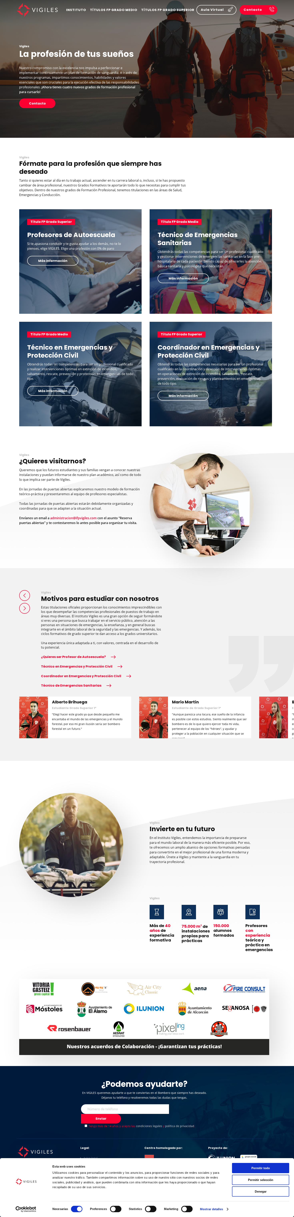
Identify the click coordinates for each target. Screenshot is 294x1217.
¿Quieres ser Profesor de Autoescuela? (73, 657)
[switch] (115, 1209)
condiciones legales (149, 1126)
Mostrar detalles (211, 1209)
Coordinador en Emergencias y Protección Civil (81, 676)
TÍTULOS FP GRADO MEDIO (113, 10)
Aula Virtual (212, 9)
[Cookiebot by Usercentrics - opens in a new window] (25, 1209)
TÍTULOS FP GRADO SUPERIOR (167, 10)
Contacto (253, 9)
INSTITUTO (76, 10)
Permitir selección (260, 1180)
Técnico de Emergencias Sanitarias (71, 685)
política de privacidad (179, 1126)
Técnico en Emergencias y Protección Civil (76, 666)
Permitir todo (260, 1168)
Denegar (261, 1191)
